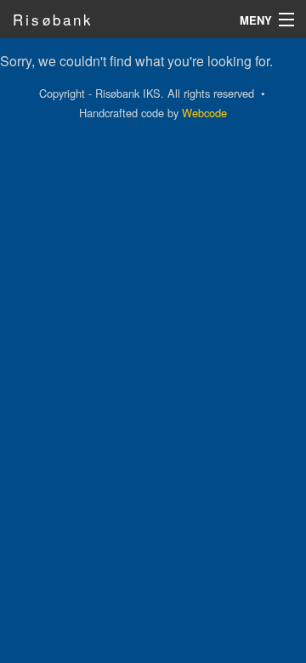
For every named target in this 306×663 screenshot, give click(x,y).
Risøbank (53, 19)
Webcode (204, 113)
